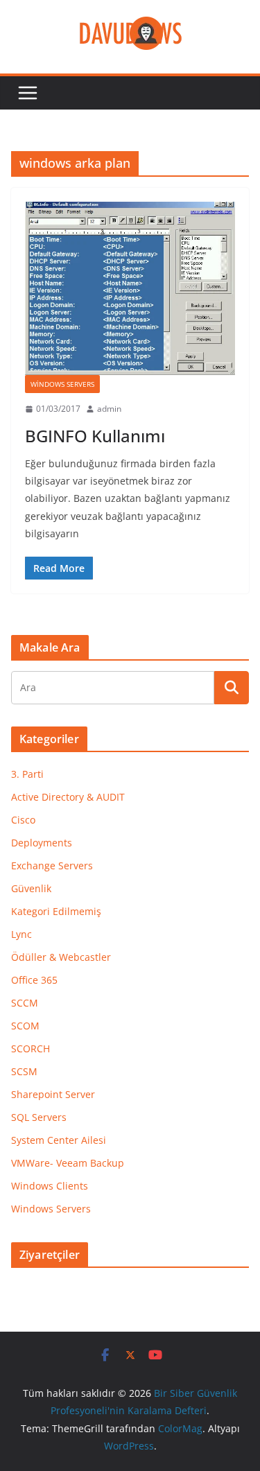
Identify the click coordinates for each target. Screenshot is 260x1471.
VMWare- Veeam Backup (67, 1162)
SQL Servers (39, 1117)
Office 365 (34, 979)
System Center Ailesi (58, 1140)
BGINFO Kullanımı (95, 435)
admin (109, 409)
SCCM (24, 1002)
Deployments (41, 842)
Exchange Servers (52, 865)
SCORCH (30, 1048)
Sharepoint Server (53, 1094)
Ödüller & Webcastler (61, 957)
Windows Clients (49, 1185)
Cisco (23, 819)
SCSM (24, 1071)
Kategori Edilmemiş (56, 911)
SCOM (25, 1025)
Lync (21, 934)
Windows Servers (62, 384)
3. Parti (27, 774)
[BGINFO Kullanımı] (130, 288)
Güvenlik (31, 888)
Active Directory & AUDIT (68, 796)
